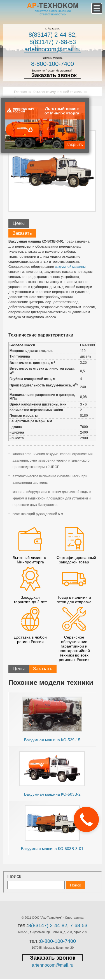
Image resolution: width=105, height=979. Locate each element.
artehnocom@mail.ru (52, 49)
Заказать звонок (54, 75)
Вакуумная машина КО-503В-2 (52, 794)
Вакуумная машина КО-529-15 (52, 740)
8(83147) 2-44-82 (52, 34)
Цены (19, 223)
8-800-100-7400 (52, 63)
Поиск (14, 876)
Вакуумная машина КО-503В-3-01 (52, 848)
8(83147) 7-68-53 (52, 41)
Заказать (22, 233)
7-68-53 (78, 925)
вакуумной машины (70, 267)
